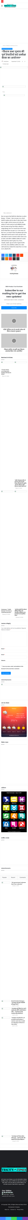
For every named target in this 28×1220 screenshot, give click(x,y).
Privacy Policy (20, 1209)
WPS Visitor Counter (11, 1196)
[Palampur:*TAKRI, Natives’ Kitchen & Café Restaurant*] (7, 549)
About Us (7, 1209)
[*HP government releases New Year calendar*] (6, 940)
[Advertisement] (14, 28)
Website (3, 660)
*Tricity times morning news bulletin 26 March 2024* (6, 372)
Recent (13, 877)
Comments (23, 877)
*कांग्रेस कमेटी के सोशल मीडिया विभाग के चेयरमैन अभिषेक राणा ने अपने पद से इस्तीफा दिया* (21, 612)
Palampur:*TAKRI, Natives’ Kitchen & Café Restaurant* (6, 611)
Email (3, 654)
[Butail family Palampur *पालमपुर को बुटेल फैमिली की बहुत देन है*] (6, 1003)
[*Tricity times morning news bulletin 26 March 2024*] (7, 364)
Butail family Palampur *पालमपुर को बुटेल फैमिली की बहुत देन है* (18, 1002)
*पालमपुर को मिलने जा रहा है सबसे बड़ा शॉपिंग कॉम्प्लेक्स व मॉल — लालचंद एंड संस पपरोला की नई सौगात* (18, 1011)
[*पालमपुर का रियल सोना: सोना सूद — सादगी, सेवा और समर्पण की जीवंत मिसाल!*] (6, 1138)
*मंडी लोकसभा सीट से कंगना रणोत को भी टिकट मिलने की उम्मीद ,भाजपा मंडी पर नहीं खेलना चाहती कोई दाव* (20, 483)
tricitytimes (6, 61)
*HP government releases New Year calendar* (18, 883)
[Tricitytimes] (10, 6)
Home (4, 45)
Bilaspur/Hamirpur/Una (11, 45)
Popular (4, 877)
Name (3, 648)
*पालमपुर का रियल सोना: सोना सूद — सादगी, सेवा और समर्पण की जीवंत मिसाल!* (18, 1137)
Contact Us (13, 1209)
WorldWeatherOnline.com (14, 735)
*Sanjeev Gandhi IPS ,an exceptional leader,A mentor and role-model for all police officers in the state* (18, 1021)
